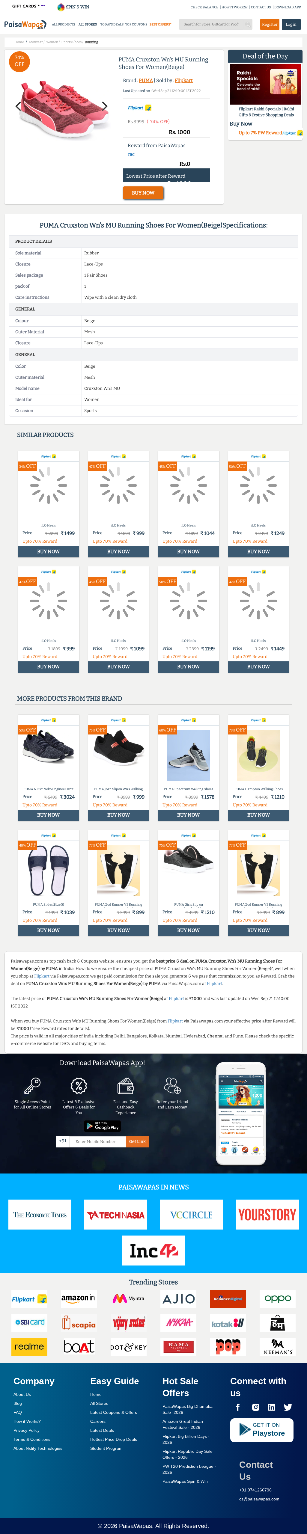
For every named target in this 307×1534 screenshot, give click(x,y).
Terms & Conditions (31, 1439)
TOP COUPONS (136, 24)
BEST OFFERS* (160, 24)
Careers (98, 1421)
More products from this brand (69, 698)
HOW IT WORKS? (235, 7)
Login (291, 24)
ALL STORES (88, 24)
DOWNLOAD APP (287, 7)
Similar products (45, 434)
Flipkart (184, 80)
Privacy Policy (26, 1430)
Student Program (106, 1448)
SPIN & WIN (77, 7)
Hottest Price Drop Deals (113, 1439)
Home (96, 1394)
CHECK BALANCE (204, 7)
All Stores (99, 1403)
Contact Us (256, 1471)
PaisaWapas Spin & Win (185, 1481)
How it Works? (27, 1421)
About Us (22, 1394)
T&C (131, 155)
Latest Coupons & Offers (113, 1412)
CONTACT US (261, 7)
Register (270, 24)
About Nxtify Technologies (37, 1448)
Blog (17, 1403)
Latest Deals (102, 1430)
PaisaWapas (135, 1526)
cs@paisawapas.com (259, 1499)
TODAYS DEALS (112, 24)
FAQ (17, 1412)
